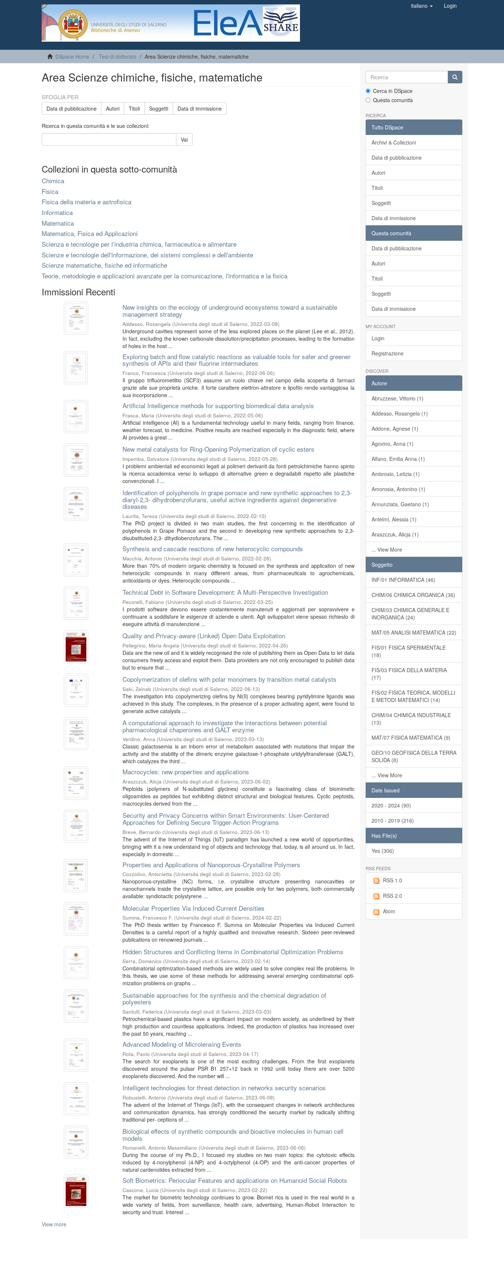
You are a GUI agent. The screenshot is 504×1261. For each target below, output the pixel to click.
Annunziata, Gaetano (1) (400, 504)
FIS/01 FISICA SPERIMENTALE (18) (409, 651)
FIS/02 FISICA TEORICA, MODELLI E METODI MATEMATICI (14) (413, 696)
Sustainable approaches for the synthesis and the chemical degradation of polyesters (224, 998)
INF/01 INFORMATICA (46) (403, 579)
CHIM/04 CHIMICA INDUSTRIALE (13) (411, 718)
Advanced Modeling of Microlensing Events (181, 1044)
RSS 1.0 (392, 880)
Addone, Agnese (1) (395, 428)
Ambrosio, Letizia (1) (396, 473)
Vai (184, 139)
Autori (113, 108)
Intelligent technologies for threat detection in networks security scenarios (224, 1087)
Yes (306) (383, 850)
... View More (387, 549)
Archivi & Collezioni (394, 142)
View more (54, 1224)
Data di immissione (199, 108)
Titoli (134, 108)
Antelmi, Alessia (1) (394, 519)
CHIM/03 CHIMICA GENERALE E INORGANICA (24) (410, 613)
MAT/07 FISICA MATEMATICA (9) (411, 737)
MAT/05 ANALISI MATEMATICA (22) (414, 632)
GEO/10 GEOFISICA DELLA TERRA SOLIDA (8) (414, 756)
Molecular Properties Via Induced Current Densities (193, 908)
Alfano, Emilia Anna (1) (398, 458)
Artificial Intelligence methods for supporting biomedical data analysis (218, 405)
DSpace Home (72, 56)
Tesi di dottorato (118, 56)
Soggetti (158, 108)
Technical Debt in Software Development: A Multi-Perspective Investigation (225, 592)
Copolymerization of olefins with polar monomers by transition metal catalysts (229, 679)
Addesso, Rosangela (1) (400, 413)
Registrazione (388, 353)
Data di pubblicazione (71, 108)
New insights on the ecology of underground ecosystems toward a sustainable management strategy (229, 310)
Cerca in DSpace (392, 90)
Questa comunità (393, 100)
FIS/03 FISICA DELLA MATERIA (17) (409, 673)
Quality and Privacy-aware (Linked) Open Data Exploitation (203, 635)
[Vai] (455, 77)
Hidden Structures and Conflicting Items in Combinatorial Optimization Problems (233, 951)
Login (378, 338)
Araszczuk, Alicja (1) (395, 534)
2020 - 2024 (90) (391, 805)
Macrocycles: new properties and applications (185, 771)
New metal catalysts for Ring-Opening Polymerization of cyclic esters (218, 449)
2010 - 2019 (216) (393, 820)
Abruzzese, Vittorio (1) (398, 398)
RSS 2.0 (392, 895)
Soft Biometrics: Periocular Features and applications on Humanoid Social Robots (234, 1180)
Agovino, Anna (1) (393, 443)
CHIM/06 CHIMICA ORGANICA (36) (413, 594)
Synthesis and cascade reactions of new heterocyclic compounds (212, 548)
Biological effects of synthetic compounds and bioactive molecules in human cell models (233, 1134)
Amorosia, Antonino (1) (398, 489)
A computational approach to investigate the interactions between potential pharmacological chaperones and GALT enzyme (224, 726)
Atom (389, 911)
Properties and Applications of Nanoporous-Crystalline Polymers (211, 864)
